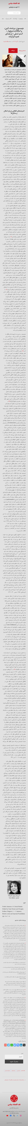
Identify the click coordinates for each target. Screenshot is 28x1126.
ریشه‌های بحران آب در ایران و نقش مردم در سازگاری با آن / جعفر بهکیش (14, 1080)
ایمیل (22, 1053)
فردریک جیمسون (7, 1070)
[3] (22, 351)
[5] (14, 669)
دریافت (13, 51)
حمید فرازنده (13, 1070)
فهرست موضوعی (13, 7)
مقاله (8, 41)
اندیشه (5, 41)
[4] (9, 401)
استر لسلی (18, 1070)
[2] (6, 289)
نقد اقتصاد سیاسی (14, 3)
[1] (11, 236)
